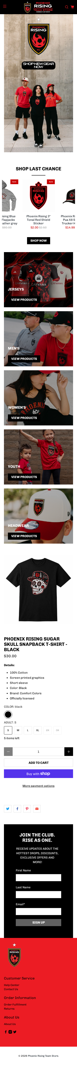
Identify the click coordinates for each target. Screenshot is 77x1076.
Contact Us (11, 989)
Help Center (11, 985)
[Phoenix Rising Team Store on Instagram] (10, 1032)
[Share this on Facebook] (17, 808)
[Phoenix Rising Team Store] (38, 7)
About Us (10, 1024)
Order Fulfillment (15, 1004)
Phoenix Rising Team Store (43, 1055)
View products (24, 300)
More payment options (38, 786)
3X (57, 730)
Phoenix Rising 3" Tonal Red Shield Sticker (38, 219)
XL (37, 730)
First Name (23, 870)
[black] (8, 714)
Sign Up (38, 922)
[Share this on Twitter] (7, 808)
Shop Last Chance (38, 169)
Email (20, 904)
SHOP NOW (38, 240)
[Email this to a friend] (37, 808)
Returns (9, 1008)
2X (47, 730)
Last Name (23, 887)
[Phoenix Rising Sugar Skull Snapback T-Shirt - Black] (38, 590)
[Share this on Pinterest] (27, 808)
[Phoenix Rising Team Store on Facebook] (6, 1032)
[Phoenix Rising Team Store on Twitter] (15, 1032)
